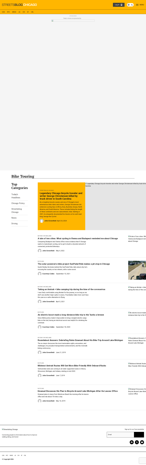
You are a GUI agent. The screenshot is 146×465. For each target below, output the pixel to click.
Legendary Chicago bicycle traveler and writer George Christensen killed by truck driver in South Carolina (61, 196)
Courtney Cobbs (48, 274)
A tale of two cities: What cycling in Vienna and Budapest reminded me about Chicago (78, 238)
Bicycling (41, 261)
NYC (8, 12)
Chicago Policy (18, 203)
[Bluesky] (142, 442)
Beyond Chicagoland (44, 235)
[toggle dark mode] (130, 4)
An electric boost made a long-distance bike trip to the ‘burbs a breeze (71, 315)
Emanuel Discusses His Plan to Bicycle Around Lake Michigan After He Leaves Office (78, 391)
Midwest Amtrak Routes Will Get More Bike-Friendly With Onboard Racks (72, 365)
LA (19, 12)
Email (110, 434)
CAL (32, 12)
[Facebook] (132, 442)
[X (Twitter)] (137, 442)
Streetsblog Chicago (47, 190)
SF (28, 12)
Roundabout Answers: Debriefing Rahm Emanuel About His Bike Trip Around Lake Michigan (80, 340)
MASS (14, 12)
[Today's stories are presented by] (73, 94)
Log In (117, 5)
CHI (24, 12)
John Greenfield (50, 221)
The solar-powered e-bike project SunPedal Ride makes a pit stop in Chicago (74, 264)
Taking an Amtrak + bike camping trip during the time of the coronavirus (71, 289)
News (13, 218)
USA (3, 12)
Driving (14, 223)
